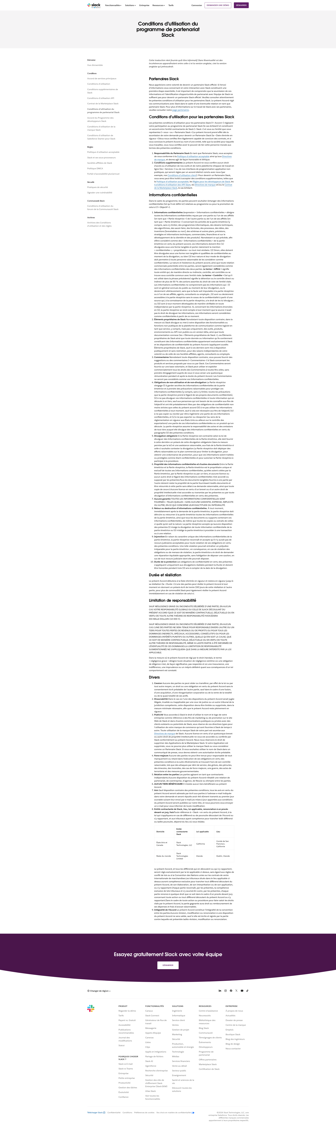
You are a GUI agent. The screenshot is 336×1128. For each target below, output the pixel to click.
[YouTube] (242, 991)
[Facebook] (231, 991)
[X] (236, 991)
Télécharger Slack (95, 1112)
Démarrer (241, 5)
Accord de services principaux (101, 78)
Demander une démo (218, 5)
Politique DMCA (95, 168)
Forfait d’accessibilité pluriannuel (103, 173)
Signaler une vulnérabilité (99, 192)
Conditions (127, 1112)
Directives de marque (205, 184)
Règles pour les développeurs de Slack (211, 181)
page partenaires (180, 110)
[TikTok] (247, 991)
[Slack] (94, 5)
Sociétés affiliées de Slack (99, 163)
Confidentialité (113, 1112)
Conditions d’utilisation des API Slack (172, 184)
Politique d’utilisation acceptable (103, 152)
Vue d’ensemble (95, 65)
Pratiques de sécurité (97, 187)
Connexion (196, 5)
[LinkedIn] (220, 991)
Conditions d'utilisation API (100, 98)
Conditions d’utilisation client (182, 175)
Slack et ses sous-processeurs (101, 157)
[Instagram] (225, 991)
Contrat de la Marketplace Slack (102, 103)
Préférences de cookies (144, 1112)
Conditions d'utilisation (98, 83)
